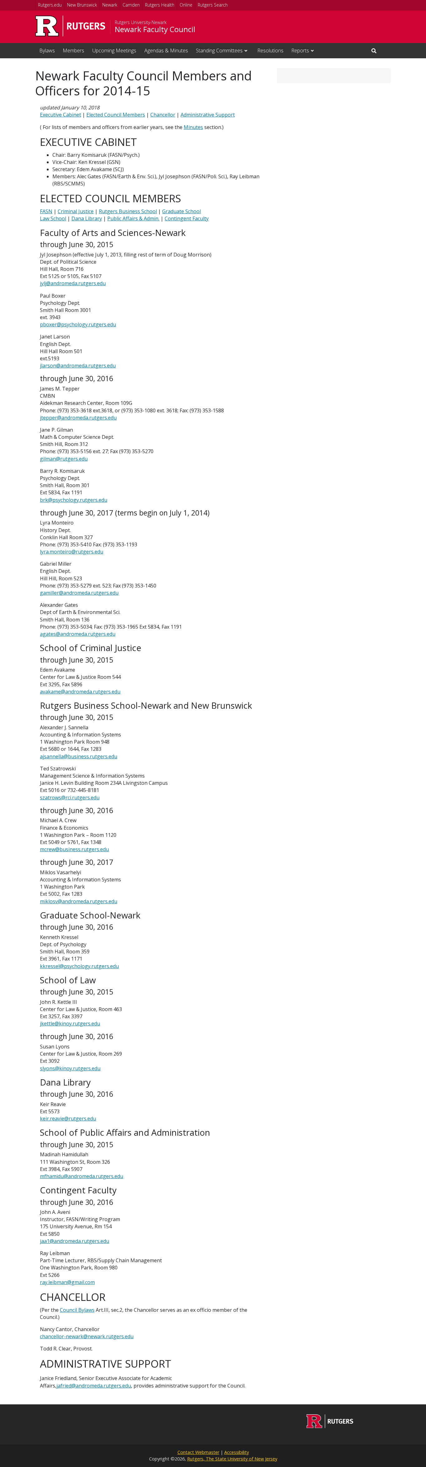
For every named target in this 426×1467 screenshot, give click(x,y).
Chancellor (162, 114)
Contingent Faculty (187, 218)
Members (73, 50)
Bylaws (47, 50)
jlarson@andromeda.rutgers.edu (78, 365)
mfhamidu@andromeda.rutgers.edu (81, 1176)
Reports (300, 50)
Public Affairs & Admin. (133, 218)
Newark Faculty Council (155, 29)
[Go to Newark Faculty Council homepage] (330, 1426)
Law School (53, 218)
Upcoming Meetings (114, 50)
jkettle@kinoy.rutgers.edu (70, 1023)
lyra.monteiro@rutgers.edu (71, 551)
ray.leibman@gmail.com (67, 1282)
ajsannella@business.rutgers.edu (78, 756)
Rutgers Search (213, 5)
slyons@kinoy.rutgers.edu (70, 1068)
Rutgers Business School (128, 211)
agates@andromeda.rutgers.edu (77, 633)
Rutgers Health (159, 5)
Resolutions (270, 50)
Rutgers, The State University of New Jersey (232, 1459)
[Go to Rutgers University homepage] (70, 26)
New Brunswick (82, 5)
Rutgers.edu (50, 5)
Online (186, 5)
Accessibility (236, 1452)
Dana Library (86, 218)
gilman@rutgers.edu (64, 458)
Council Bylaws (77, 1309)
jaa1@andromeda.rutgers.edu (74, 1241)
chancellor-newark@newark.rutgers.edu (86, 1336)
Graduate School (181, 211)
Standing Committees (219, 50)
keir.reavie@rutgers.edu (68, 1118)
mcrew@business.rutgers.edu (74, 849)
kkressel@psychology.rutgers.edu (79, 966)
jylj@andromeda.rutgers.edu (73, 283)
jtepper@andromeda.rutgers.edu (78, 417)
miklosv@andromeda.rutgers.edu (78, 901)
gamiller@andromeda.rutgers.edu (79, 592)
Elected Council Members (115, 114)
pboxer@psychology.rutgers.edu (78, 324)
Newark (109, 5)
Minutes (193, 127)
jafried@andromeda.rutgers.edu (93, 1385)
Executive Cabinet (60, 114)
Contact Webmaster (198, 1452)
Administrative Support (208, 114)
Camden (131, 5)
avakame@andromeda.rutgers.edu (80, 691)
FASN (46, 211)
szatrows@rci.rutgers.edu (69, 797)
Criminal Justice (76, 211)
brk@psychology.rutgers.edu (73, 499)
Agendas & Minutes (166, 50)
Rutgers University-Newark (141, 22)
